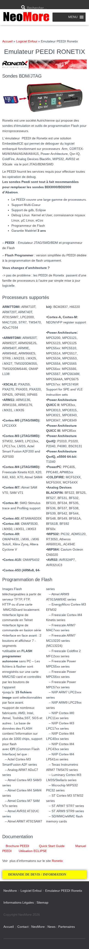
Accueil (7, 41)
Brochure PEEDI (20, 846)
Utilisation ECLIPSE (33, 851)
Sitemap (42, 902)
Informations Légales (18, 902)
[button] (44, 874)
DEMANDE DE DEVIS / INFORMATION (37, 874)
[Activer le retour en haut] (80, 940)
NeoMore (38, 926)
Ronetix (57, 861)
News (51, 926)
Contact (23, 926)
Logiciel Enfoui (26, 41)
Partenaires (66, 926)
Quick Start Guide (54, 846)
